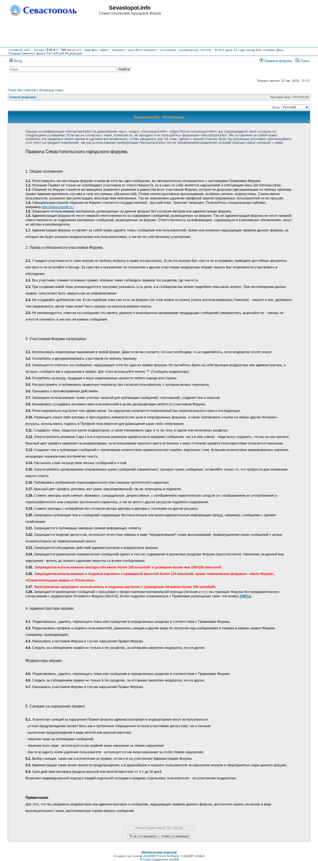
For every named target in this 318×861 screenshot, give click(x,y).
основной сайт (19, 50)
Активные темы (51, 90)
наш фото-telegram (142, 50)
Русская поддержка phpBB (159, 859)
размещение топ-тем (195, 50)
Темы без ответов (22, 90)
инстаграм (168, 50)
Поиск (304, 61)
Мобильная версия (159, 852)
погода (39, 50)
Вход (17, 61)
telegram (118, 50)
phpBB (149, 856)
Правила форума (277, 61)
